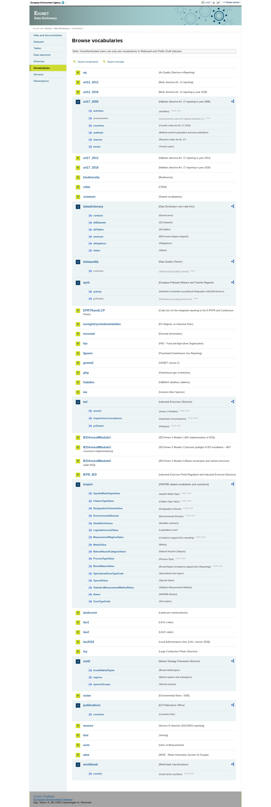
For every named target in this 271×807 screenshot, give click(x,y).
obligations (99, 243)
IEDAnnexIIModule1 (97, 437)
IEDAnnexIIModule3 (97, 447)
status (96, 250)
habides (88, 382)
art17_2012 (90, 158)
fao (85, 343)
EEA (49, 2)
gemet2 (88, 362)
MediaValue (99, 544)
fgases (88, 353)
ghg (86, 372)
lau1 (86, 622)
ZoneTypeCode (101, 601)
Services (39, 74)
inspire (88, 484)
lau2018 (88, 641)
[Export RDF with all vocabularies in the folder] (232, 102)
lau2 (86, 632)
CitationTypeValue (103, 501)
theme (96, 594)
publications (91, 705)
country (97, 773)
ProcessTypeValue (103, 558)
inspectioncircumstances (107, 418)
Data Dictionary (61, 28)
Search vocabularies (88, 62)
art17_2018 (90, 167)
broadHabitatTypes (103, 670)
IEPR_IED (90, 474)
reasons (97, 139)
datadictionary (93, 206)
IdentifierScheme (103, 523)
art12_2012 (90, 82)
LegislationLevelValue (105, 530)
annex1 (97, 411)
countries (98, 125)
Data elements (42, 54)
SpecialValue (100, 580)
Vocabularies (42, 67)
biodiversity (91, 177)
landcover (90, 612)
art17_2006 (90, 101)
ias (85, 392)
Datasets (39, 41)
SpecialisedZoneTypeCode (108, 573)
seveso (88, 725)
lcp (85, 651)
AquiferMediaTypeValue (106, 493)
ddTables (98, 229)
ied (85, 401)
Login (208, 2)
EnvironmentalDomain (106, 515)
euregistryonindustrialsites (102, 324)
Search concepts (115, 62)
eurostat (89, 333)
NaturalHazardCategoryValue (109, 551)
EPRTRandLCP (94, 310)
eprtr (86, 282)
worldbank (90, 764)
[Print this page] (214, 2)
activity (97, 291)
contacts (98, 215)
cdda (86, 187)
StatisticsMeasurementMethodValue (113, 587)
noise (87, 695)
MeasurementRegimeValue (108, 537)
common (89, 196)
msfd (86, 661)
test (85, 735)
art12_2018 (90, 92)
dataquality (91, 261)
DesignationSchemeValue (107, 508)
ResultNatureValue (103, 566)
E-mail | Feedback (44, 796)
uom (86, 745)
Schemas (39, 61)
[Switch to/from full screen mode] (219, 2)
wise (86, 754)
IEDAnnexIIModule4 (97, 460)
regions (97, 677)
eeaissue (98, 236)
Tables (37, 48)
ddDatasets (99, 222)
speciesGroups (101, 684)
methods (98, 132)
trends (96, 146)
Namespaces (41, 80)
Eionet (48, 28)
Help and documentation (48, 35)
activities (98, 110)
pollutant (98, 425)
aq (85, 72)
